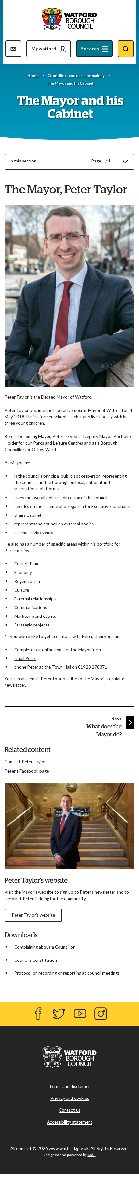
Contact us (69, 1110)
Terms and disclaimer (69, 1086)
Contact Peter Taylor (25, 761)
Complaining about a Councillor (44, 947)
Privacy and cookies (69, 1098)
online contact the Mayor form (71, 649)
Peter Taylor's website (33, 915)
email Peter (25, 658)
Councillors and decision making (76, 75)
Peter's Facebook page (27, 771)
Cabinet (34, 515)
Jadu (92, 1154)
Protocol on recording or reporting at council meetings (67, 973)
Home (32, 75)
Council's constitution (35, 960)
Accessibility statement (69, 1122)
